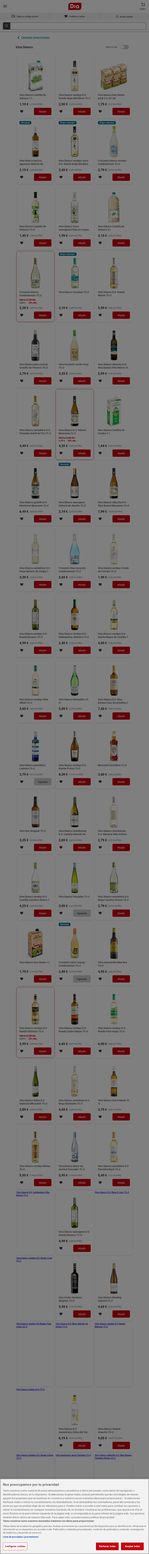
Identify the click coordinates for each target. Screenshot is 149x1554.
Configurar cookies (15, 1546)
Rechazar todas (107, 1546)
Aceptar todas (132, 1546)
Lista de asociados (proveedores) (21, 1536)
